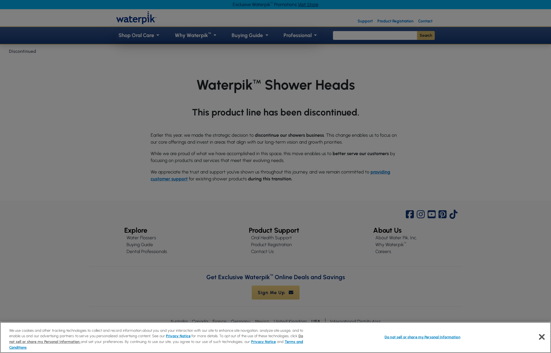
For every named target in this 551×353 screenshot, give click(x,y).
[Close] (542, 337)
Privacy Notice (178, 336)
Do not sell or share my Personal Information (422, 337)
